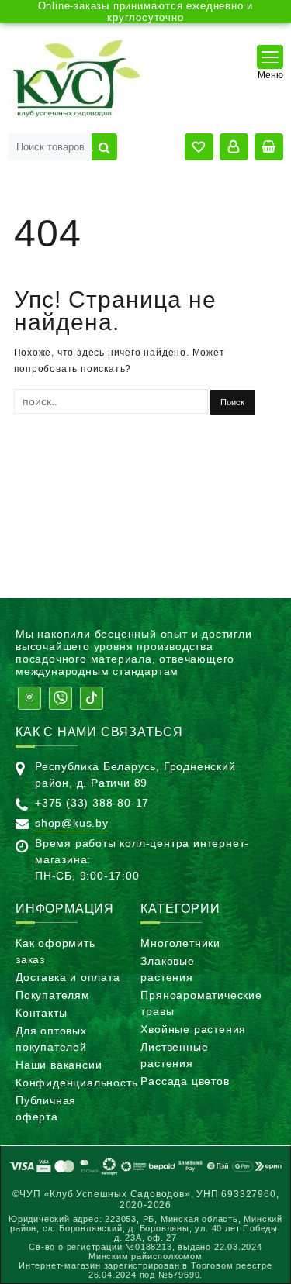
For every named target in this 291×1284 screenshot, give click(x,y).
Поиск (104, 146)
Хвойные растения (193, 1029)
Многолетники (180, 943)
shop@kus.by (72, 823)
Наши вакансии (59, 1065)
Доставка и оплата (68, 977)
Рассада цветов (184, 1081)
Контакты (41, 1013)
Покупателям (53, 995)
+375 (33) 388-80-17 (92, 803)
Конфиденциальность (76, 1082)
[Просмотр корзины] (269, 146)
